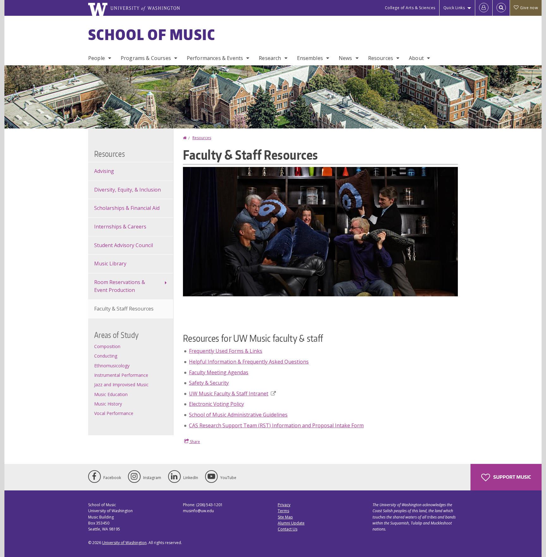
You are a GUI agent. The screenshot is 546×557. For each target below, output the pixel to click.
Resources (380, 58)
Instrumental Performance (121, 375)
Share (194, 441)
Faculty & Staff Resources (124, 308)
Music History (108, 404)
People (96, 58)
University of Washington (124, 542)
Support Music (511, 477)
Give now (529, 7)
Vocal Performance (113, 413)
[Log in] (483, 8)
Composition (107, 346)
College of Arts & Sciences (410, 7)
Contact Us (287, 529)
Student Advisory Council (123, 245)
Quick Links (454, 7)
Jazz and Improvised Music (121, 385)
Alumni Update (291, 523)
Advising (104, 171)
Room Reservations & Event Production (119, 286)
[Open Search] (501, 8)
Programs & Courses (146, 58)
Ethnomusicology (112, 366)
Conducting (105, 356)
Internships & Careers (120, 226)
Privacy (284, 504)
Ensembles (310, 58)
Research (270, 58)
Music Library (110, 263)
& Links (225, 350)
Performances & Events (215, 58)
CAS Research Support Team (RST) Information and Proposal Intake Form (276, 425)
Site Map (285, 517)
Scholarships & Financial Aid (127, 207)
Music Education (111, 394)
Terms (283, 510)
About (416, 58)
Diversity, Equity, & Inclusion (127, 189)
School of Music (151, 34)
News (345, 58)
